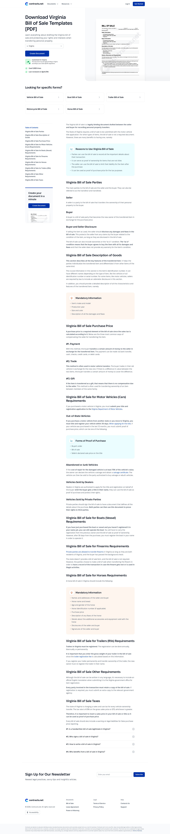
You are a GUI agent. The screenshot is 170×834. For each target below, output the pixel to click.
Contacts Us (125, 803)
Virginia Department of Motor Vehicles (107, 409)
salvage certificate (120, 472)
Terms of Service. (137, 830)
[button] (34, 4)
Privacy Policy (98, 807)
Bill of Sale (70, 803)
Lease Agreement (72, 807)
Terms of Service (99, 803)
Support (124, 807)
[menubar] (128, 4)
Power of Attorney (72, 810)
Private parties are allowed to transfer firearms (85, 552)
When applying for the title (120, 424)
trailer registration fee (82, 656)
